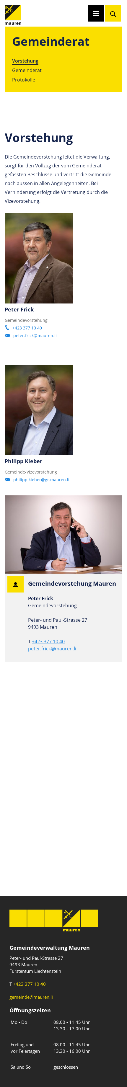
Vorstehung (25, 61)
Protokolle (23, 79)
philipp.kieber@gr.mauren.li (41, 479)
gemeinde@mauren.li (31, 997)
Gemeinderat (27, 70)
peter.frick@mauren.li (35, 335)
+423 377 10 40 (27, 328)
